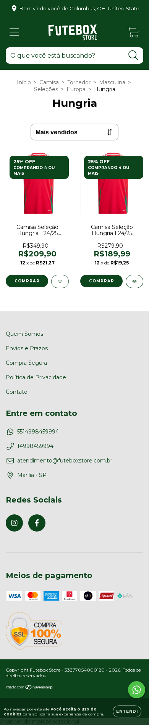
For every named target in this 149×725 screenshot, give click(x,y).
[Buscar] (134, 55)
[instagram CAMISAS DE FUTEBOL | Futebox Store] (14, 523)
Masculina (112, 82)
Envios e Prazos (27, 348)
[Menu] (14, 32)
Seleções (46, 89)
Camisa (49, 82)
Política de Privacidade (36, 377)
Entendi (127, 711)
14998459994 (35, 446)
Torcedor (79, 82)
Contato (17, 391)
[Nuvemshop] (29, 688)
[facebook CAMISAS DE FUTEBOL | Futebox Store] (36, 523)
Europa (76, 89)
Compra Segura (26, 362)
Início (24, 82)
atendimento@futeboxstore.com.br (64, 460)
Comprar (27, 281)
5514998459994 (38, 431)
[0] (133, 34)
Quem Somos (24, 333)
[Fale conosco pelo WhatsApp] (136, 689)
